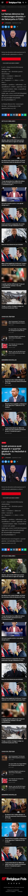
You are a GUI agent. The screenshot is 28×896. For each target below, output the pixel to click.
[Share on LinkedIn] (8, 27)
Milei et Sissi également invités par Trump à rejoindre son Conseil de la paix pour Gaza (14, 264)
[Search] (23, 2)
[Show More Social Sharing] (17, 27)
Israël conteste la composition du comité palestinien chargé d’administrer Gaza (13, 224)
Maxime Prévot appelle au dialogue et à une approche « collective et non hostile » (15, 405)
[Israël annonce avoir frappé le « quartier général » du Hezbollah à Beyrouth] (14, 473)
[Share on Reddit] (11, 27)
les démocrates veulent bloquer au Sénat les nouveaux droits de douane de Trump (13, 161)
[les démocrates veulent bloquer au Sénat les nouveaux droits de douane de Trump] (14, 152)
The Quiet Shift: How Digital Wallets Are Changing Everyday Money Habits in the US (17, 330)
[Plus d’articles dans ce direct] (11, 59)
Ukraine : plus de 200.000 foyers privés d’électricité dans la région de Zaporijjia (13, 140)
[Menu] (3, 2)
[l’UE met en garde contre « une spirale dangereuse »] (14, 194)
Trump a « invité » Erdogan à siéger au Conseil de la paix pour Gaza (12, 307)
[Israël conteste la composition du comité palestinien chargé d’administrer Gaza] (14, 215)
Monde (3, 10)
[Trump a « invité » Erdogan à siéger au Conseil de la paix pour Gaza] (14, 297)
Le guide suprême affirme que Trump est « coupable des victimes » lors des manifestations (13, 285)
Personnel (8, 22)
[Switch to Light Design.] (25, 2)
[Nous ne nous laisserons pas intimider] (14, 235)
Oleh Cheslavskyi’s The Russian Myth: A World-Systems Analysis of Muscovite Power (17, 323)
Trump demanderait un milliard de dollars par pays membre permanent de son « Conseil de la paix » (13, 182)
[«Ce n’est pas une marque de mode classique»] (4, 345)
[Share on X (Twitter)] (5, 27)
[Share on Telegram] (14, 27)
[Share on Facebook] (3, 27)
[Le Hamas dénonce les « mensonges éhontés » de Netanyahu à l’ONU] (14, 38)
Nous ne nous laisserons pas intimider (12, 244)
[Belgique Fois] (13, 2)
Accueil (3, 6)
